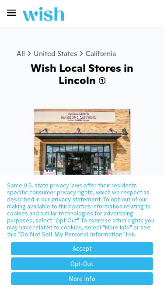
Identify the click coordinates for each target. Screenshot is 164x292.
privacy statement (76, 199)
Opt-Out (82, 264)
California (101, 53)
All (21, 53)
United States (55, 53)
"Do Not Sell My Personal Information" (71, 234)
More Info (82, 278)
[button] (11, 13)
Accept (82, 248)
